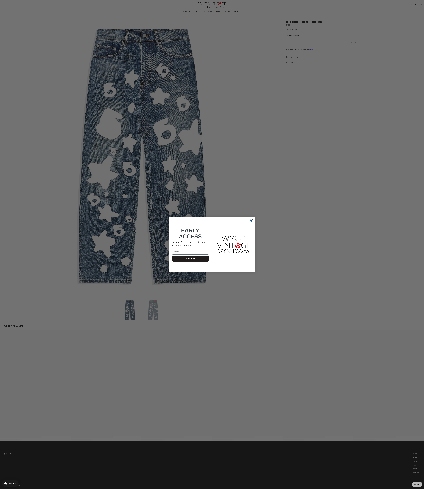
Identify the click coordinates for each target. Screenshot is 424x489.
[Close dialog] (252, 220)
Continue (190, 259)
